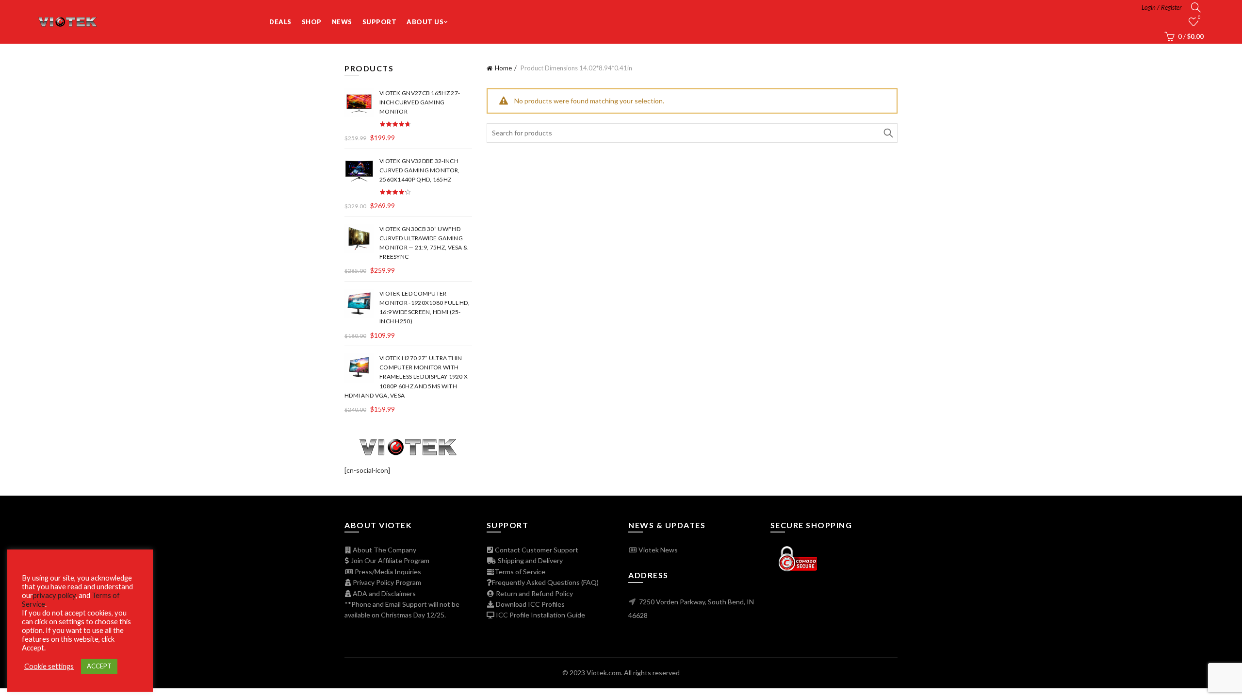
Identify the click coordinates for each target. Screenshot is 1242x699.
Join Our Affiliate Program (389, 560)
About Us (425, 22)
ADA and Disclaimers (383, 593)
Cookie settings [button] (49, 666)
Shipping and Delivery (529, 560)
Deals (280, 22)
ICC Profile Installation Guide (539, 615)
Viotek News (657, 550)
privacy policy (54, 595)
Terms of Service (519, 571)
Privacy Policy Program (386, 582)
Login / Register (1162, 7)
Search (888, 133)
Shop (312, 22)
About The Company (383, 550)
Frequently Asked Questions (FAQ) (545, 582)
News (342, 22)
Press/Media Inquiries (387, 571)
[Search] (1196, 7)
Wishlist (1199, 17)
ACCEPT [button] (99, 666)
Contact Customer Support (535, 550)
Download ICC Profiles (529, 604)
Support (379, 22)
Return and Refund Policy (533, 593)
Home (503, 68)
